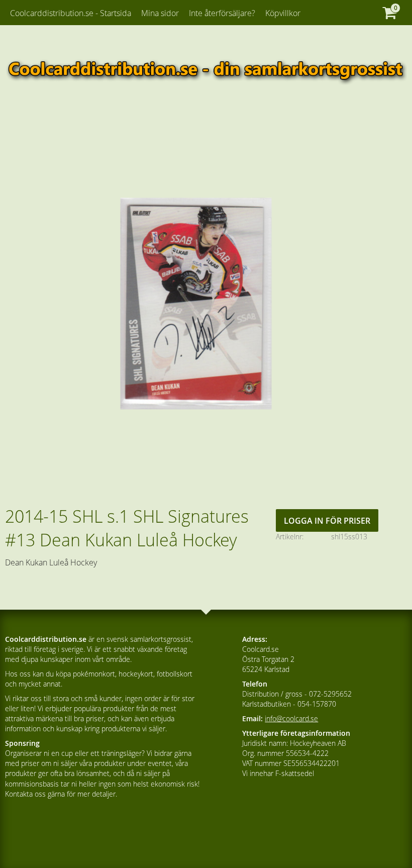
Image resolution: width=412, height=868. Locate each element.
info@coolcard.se (291, 718)
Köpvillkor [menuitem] (282, 13)
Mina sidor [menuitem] (160, 13)
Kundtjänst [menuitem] (39, 39)
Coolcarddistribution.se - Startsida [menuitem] (70, 13)
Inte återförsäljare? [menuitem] (222, 13)
